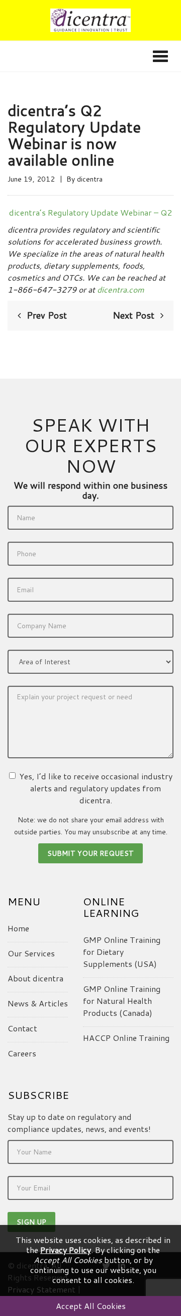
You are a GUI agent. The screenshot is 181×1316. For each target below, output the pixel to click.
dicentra (90, 179)
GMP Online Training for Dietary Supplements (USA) (121, 951)
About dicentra (35, 978)
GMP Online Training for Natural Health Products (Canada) (121, 1000)
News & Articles (38, 1003)
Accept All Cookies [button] (91, 1305)
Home (18, 928)
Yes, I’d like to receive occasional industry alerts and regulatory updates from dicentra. (95, 788)
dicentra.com (120, 289)
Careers (22, 1053)
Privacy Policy (65, 1249)
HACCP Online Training (126, 1037)
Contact (22, 1028)
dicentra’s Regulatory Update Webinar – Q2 (90, 212)
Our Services (31, 953)
